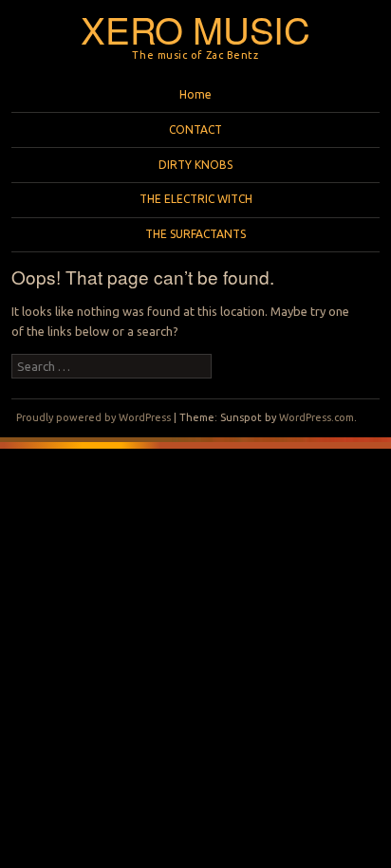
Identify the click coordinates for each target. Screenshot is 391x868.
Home (195, 94)
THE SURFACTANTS (195, 234)
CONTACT (195, 129)
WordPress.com (316, 417)
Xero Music (195, 29)
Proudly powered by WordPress (93, 417)
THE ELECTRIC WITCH (196, 199)
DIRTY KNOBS (195, 164)
